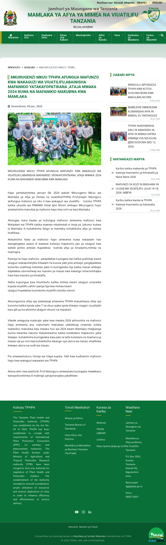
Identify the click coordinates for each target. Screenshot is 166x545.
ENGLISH (157, 2)
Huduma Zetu (47, 36)
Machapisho (83, 35)
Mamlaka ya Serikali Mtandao (90, 536)
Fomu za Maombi (152, 37)
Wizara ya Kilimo (74, 418)
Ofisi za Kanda (103, 37)
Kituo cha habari (64, 37)
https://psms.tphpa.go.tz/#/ (111, 446)
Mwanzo (13, 37)
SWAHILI (142, 2)
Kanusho (73, 526)
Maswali (118, 2)
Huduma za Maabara (133, 37)
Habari (29, 67)
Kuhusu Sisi (29, 36)
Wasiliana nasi (105, 2)
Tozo (117, 35)
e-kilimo (100, 439)
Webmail (101, 422)
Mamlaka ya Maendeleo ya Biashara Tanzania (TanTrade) (78, 449)
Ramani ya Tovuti (88, 526)
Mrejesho (129, 2)
